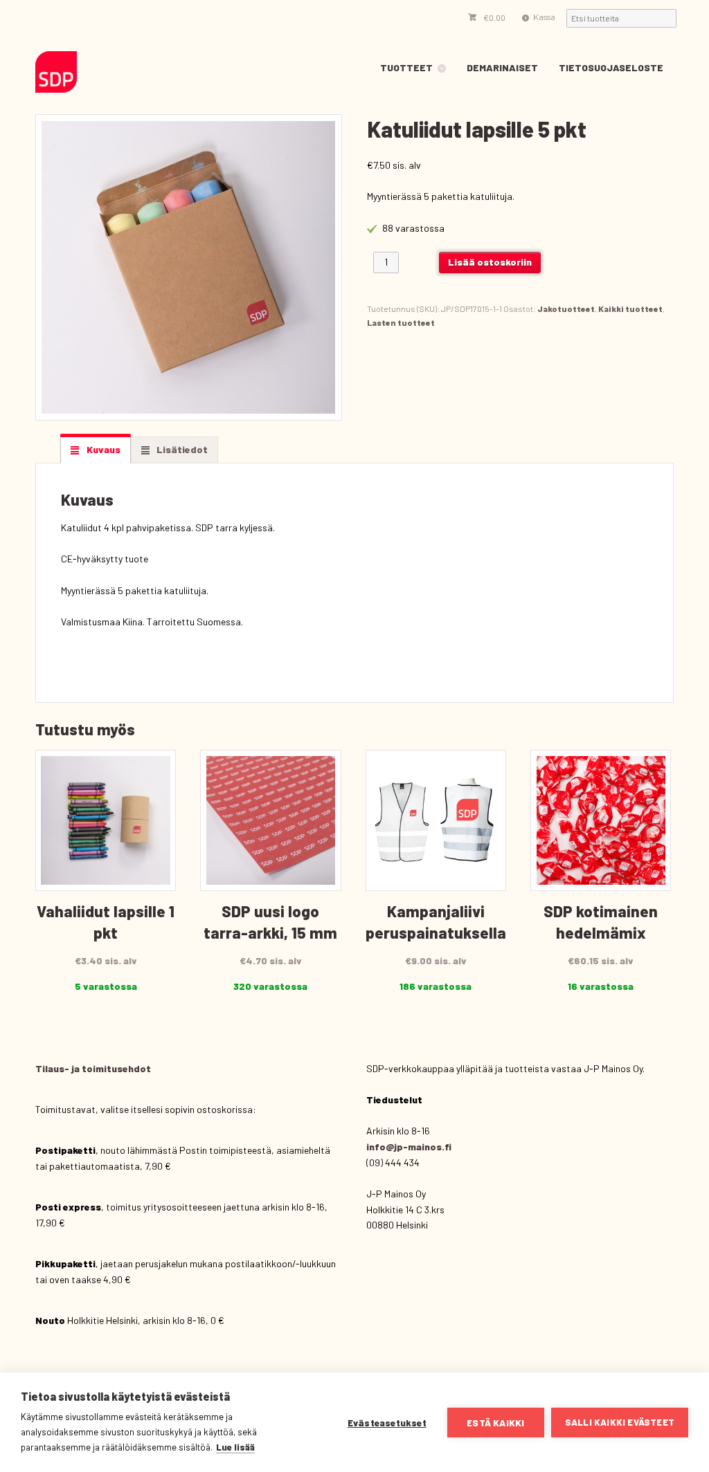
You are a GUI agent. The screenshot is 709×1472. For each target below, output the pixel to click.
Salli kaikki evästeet (619, 1422)
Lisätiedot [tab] (181, 449)
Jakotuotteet (566, 308)
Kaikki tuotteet (630, 308)
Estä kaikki (495, 1422)
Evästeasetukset (387, 1422)
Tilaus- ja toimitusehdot (93, 1068)
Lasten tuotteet (401, 322)
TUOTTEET (406, 67)
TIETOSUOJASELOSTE (611, 67)
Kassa (544, 17)
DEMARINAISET (502, 67)
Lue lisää (235, 1447)
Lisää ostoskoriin (490, 262)
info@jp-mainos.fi (408, 1146)
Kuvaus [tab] (102, 449)
